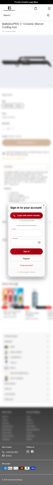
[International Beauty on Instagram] (27, 451)
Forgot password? (26, 265)
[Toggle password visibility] (39, 242)
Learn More (33, 2)
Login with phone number (28, 215)
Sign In (26, 251)
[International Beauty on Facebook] (32, 451)
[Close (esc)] (43, 205)
